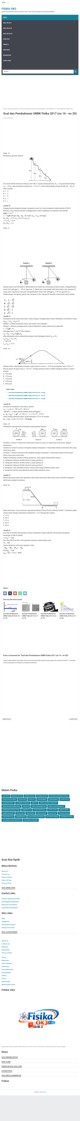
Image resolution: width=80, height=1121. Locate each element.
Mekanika (5, 960)
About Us (5, 941)
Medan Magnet (64, 810)
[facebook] (5, 593)
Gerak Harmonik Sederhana (48, 803)
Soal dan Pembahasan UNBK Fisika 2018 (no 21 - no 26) (27, 398)
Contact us (5, 874)
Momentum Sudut (8, 813)
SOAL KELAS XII (7, 33)
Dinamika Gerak (29, 796)
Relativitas (52, 813)
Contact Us (6, 944)
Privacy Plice (6, 883)
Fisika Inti (32, 799)
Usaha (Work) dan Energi (36, 816)
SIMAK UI (6, 44)
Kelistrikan (5, 966)
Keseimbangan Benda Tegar (11, 810)
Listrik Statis (52, 810)
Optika (4, 976)
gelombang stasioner (31, 820)
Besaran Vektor (17, 796)
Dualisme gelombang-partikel (59, 796)
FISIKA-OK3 (9, 8)
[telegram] (25, 593)
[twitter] (10, 593)
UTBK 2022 (6, 39)
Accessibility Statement (10, 902)
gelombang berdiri (52, 816)
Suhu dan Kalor (64, 813)
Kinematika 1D (26, 810)
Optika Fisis (20, 813)
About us (5, 871)
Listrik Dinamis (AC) (39, 810)
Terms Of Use (6, 880)
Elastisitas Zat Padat (9, 799)
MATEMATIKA (7, 55)
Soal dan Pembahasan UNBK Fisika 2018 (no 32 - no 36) (27, 392)
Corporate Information (10, 908)
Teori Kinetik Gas (8, 816)
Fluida (4, 979)
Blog (3, 918)
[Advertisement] (40, 91)
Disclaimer (5, 950)
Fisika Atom (22, 799)
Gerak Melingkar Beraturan (11, 806)
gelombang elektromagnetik (12, 820)
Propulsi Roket (41, 813)
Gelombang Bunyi (8, 803)
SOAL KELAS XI (7, 28)
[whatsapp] (20, 593)
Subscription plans (8, 925)
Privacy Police (7, 877)
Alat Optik (6, 796)
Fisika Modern (42, 799)
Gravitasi (26, 806)
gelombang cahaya (67, 816)
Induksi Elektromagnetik (56, 806)
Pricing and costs (8, 928)
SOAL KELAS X (7, 23)
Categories (5, 921)
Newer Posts (7, 719)
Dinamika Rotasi (42, 796)
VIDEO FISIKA (7, 60)
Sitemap (5, 947)
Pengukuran (30, 813)
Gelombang (6, 982)
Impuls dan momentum (39, 806)
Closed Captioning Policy (11, 899)
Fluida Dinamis (53, 799)
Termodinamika (21, 816)
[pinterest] (15, 593)
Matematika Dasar (8, 985)
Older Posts (73, 719)
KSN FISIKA (6, 50)
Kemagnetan (6, 973)
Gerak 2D (34, 803)
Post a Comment (8, 118)
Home (5, 17)
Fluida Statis (65, 799)
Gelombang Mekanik (22, 803)
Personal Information (9, 905)
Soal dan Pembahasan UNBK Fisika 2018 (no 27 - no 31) (27, 395)
